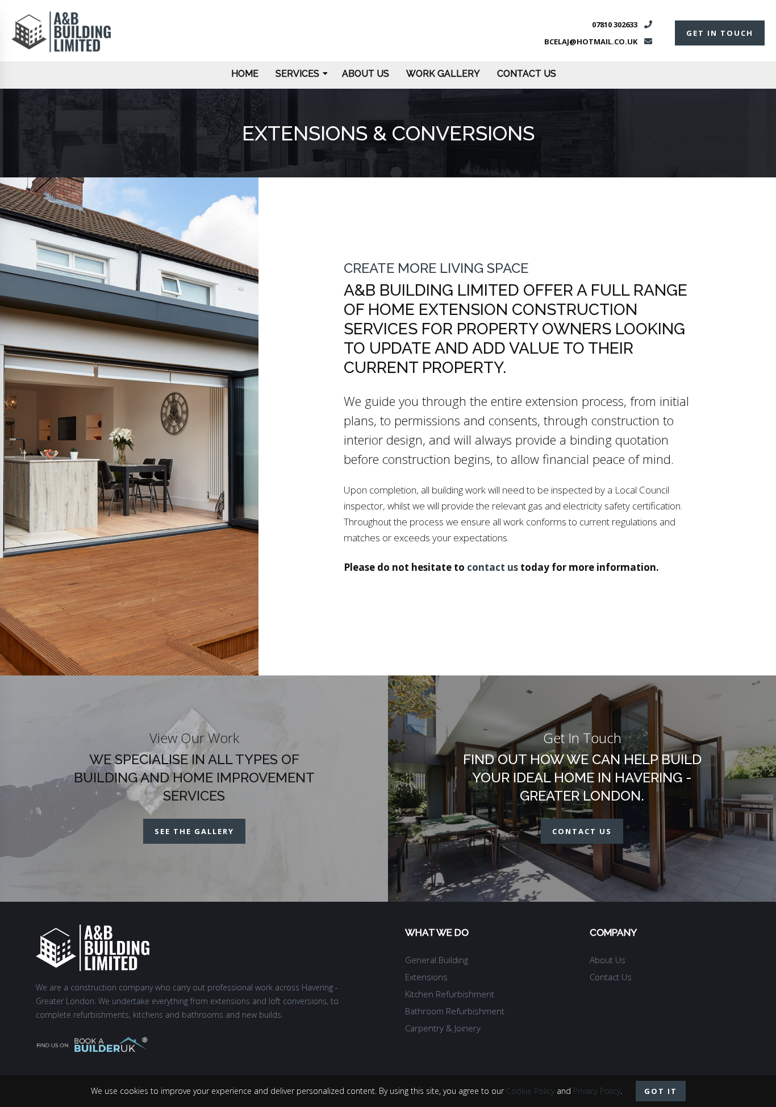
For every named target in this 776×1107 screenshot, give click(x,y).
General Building (436, 959)
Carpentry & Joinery (443, 1028)
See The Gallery (194, 831)
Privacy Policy (596, 1090)
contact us (492, 567)
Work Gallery (443, 73)
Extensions (426, 976)
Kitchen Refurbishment (449, 994)
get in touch (719, 33)
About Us (365, 73)
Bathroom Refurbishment (454, 1011)
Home (244, 73)
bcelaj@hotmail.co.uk (590, 41)
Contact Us (526, 73)
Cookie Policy (530, 1090)
